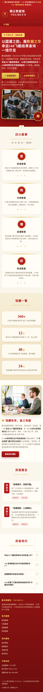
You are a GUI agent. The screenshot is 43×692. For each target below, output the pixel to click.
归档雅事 (5, 624)
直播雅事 (5, 627)
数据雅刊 (5, 646)
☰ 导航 (6, 24)
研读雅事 (5, 631)
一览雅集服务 (10, 76)
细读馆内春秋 (10, 454)
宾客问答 (5, 650)
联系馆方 (5, 654)
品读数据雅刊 (29, 76)
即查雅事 (5, 620)
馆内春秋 (5, 643)
